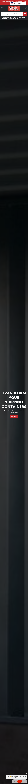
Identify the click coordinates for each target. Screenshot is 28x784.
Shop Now (14, 416)
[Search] (25, 14)
